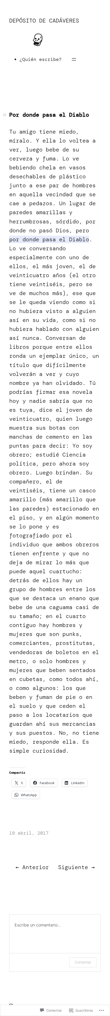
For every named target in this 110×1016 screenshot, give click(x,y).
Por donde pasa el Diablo (49, 115)
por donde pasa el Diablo (49, 239)
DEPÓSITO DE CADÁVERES (44, 20)
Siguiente (73, 867)
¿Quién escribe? (40, 59)
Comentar (83, 962)
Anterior (35, 867)
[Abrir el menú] (74, 59)
